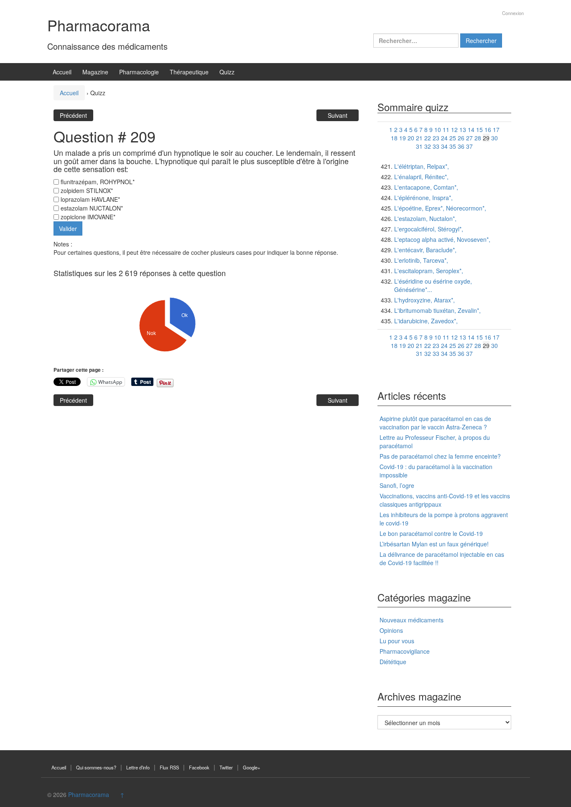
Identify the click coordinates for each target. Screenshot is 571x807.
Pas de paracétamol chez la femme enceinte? (440, 456)
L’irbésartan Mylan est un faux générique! (434, 544)
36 (461, 146)
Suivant (337, 115)
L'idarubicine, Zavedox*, (426, 321)
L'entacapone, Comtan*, (426, 187)
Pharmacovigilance (405, 651)
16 (487, 129)
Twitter (226, 767)
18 (394, 138)
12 (454, 129)
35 (452, 146)
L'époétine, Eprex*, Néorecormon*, (440, 208)
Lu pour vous (397, 641)
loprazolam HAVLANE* (89, 199)
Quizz (227, 72)
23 (436, 138)
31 (419, 146)
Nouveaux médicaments (412, 620)
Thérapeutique (189, 72)
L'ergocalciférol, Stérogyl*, (428, 229)
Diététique (393, 661)
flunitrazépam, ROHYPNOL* (97, 182)
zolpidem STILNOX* (86, 190)
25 (452, 138)
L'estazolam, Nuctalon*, (425, 218)
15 (479, 129)
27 (469, 138)
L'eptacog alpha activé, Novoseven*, (442, 239)
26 (461, 138)
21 (419, 138)
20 (411, 138)
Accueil (62, 72)
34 (444, 146)
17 (496, 129)
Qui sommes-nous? (96, 767)
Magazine (95, 72)
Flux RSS (169, 767)
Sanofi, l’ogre (397, 485)
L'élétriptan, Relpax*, (421, 166)
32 (427, 146)
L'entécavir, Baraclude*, (425, 250)
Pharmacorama (98, 25)
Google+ (251, 767)
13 (462, 129)
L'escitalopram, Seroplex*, (428, 270)
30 (494, 138)
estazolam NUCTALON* (91, 208)
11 (446, 129)
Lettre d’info (138, 767)
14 (471, 129)
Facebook (199, 767)
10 (437, 129)
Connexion (513, 13)
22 (427, 138)
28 (477, 138)
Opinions (391, 630)
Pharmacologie (139, 72)
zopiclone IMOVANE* (87, 217)
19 (402, 138)
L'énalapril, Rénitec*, (421, 177)
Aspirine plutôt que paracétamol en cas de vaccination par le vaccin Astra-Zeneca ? (435, 422)
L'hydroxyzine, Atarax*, (424, 300)
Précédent (73, 115)
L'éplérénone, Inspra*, (423, 197)
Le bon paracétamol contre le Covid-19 (431, 533)
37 (469, 146)
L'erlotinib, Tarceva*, (421, 260)
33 (436, 146)
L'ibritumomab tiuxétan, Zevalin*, (437, 310)
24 (444, 138)
